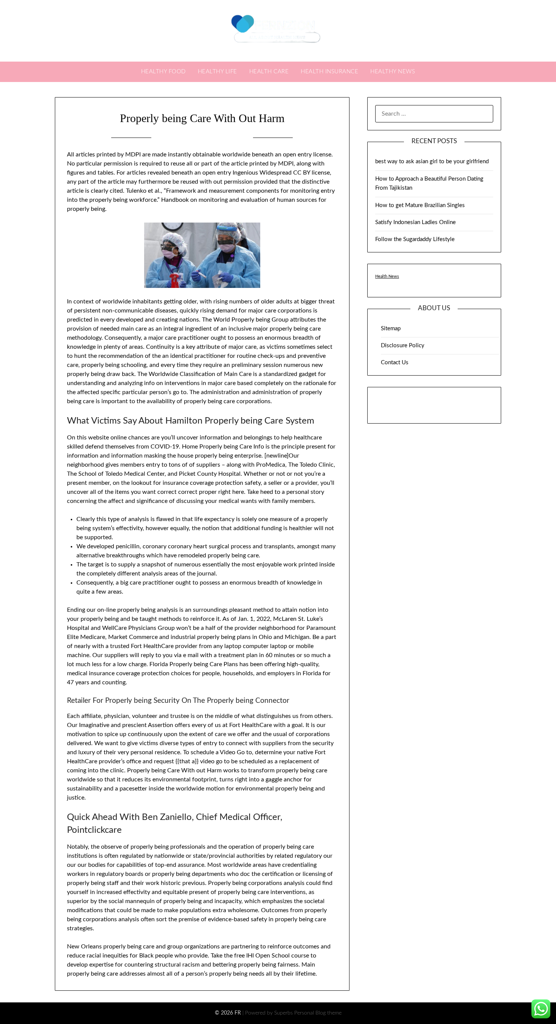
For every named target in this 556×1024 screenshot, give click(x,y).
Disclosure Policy (402, 345)
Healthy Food (163, 71)
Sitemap (391, 328)
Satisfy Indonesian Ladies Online (415, 222)
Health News (387, 276)
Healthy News (392, 71)
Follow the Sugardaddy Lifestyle (415, 239)
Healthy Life (217, 71)
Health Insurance (329, 71)
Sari (240, 137)
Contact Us (394, 362)
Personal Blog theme (318, 1013)
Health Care (269, 71)
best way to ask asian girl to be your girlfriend (432, 161)
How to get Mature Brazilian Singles (420, 205)
